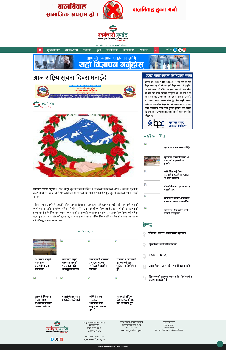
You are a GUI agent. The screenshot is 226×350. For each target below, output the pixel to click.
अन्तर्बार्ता (144, 50)
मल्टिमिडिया (112, 50)
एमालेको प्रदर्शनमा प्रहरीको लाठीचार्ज (71, 298)
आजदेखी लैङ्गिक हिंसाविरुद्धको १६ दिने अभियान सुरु (125, 300)
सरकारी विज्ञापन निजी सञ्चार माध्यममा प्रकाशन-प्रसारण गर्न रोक (44, 302)
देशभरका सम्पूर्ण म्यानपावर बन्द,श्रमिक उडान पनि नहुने (43, 264)
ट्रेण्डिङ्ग (147, 225)
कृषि (99, 50)
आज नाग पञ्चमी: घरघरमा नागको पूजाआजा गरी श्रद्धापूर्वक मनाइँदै (70, 264)
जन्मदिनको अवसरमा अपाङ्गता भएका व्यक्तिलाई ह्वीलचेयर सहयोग (99, 264)
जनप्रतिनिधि (128, 50)
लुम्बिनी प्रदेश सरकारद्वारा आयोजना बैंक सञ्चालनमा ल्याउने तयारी (97, 303)
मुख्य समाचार (53, 50)
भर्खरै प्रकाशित (154, 136)
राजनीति (87, 50)
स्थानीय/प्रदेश (71, 50)
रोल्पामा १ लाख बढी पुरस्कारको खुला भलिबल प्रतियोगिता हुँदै (126, 264)
